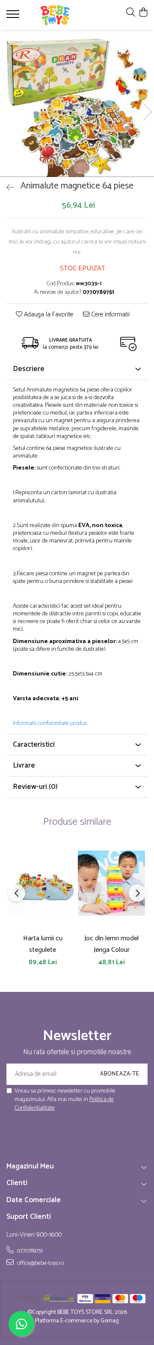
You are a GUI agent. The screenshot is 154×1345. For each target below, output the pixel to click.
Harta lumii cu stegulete (42, 944)
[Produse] (13, 16)
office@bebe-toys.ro (40, 1263)
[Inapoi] (6, 188)
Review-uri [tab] (35, 787)
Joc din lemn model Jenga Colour (111, 944)
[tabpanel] (77, 103)
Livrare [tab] (24, 765)
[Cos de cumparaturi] (143, 13)
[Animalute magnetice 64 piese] (77, 103)
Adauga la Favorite (47, 315)
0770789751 (29, 1250)
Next (147, 112)
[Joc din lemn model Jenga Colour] (111, 883)
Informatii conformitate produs (50, 724)
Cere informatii (109, 315)
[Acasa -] (55, 15)
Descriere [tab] (28, 369)
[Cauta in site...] (130, 13)
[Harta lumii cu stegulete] (42, 883)
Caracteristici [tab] (34, 745)
